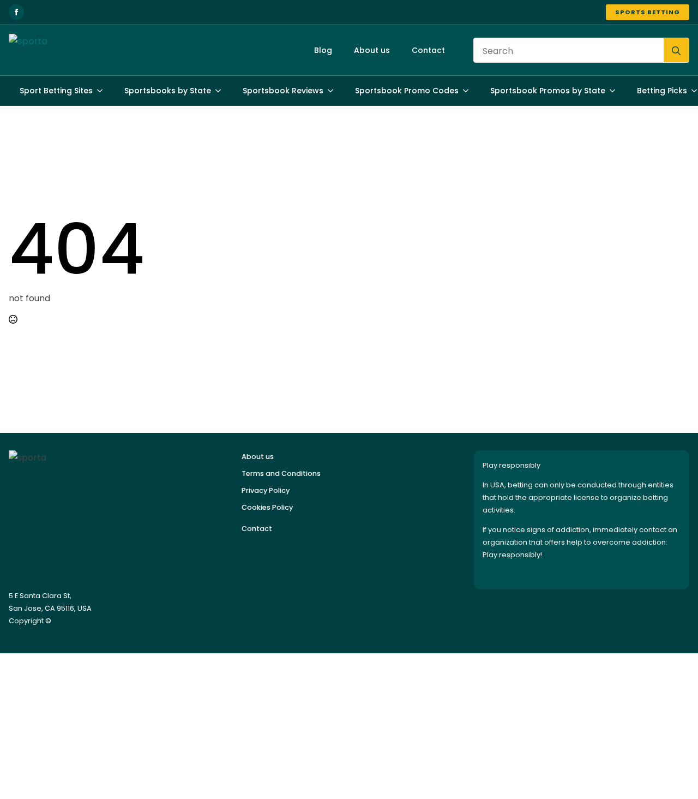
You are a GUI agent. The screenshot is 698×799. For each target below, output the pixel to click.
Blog (323, 50)
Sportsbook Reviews (283, 90)
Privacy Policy (266, 490)
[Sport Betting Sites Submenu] (103, 90)
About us (372, 50)
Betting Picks (662, 90)
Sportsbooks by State (167, 90)
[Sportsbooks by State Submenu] (221, 90)
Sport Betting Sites (56, 90)
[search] (676, 50)
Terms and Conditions (281, 473)
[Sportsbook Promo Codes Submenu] (469, 90)
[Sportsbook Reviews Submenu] (333, 90)
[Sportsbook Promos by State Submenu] (615, 90)
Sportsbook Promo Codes (407, 90)
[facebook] (16, 12)
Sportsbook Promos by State (547, 90)
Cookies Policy (267, 507)
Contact (428, 50)
